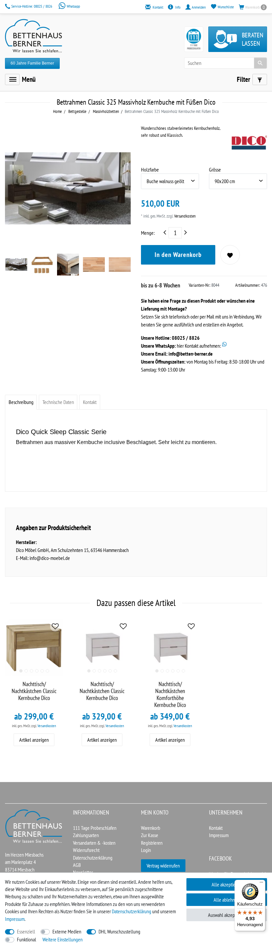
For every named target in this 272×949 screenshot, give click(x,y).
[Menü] (12, 79)
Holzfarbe (150, 169)
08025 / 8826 (32, 6)
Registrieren (152, 842)
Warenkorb (150, 827)
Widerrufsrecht (86, 850)
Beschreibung (21, 402)
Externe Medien (66, 931)
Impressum (219, 835)
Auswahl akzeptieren (226, 915)
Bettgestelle (76, 111)
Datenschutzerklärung (92, 857)
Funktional (26, 939)
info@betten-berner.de (191, 353)
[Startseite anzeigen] (34, 825)
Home (57, 111)
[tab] (21, 402)
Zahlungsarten (86, 835)
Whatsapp (73, 6)
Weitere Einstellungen (62, 939)
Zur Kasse (149, 835)
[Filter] (259, 79)
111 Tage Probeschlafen (94, 827)
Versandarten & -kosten (94, 842)
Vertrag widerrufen (163, 865)
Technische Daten (58, 402)
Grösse (215, 169)
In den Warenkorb (178, 254)
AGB (77, 865)
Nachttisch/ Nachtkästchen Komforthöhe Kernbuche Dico (170, 694)
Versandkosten (184, 216)
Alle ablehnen (226, 899)
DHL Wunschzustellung (119, 931)
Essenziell (26, 931)
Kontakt (90, 402)
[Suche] (260, 63)
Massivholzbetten (105, 111)
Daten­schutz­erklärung (131, 911)
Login (146, 850)
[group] (34, 647)
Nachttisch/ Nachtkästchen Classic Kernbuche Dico (34, 690)
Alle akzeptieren (226, 884)
